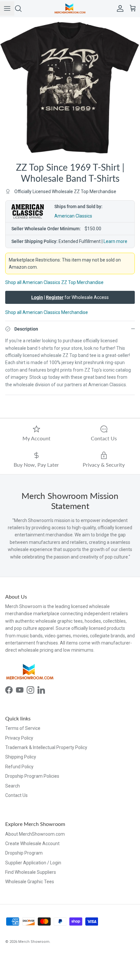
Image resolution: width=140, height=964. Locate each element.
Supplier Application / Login (33, 862)
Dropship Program (24, 853)
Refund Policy (19, 766)
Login (37, 297)
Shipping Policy (20, 756)
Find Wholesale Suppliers (30, 872)
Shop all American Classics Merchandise (46, 312)
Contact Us (16, 795)
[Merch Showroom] (70, 8)
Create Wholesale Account (32, 843)
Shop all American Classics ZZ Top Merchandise (54, 282)
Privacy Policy (19, 738)
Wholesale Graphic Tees (29, 881)
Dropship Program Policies (32, 776)
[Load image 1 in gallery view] (70, 87)
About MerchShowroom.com (35, 834)
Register (54, 297)
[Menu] (7, 8)
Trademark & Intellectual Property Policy (46, 747)
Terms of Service (22, 728)
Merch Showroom (33, 942)
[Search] (21, 8)
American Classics (73, 216)
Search (12, 785)
